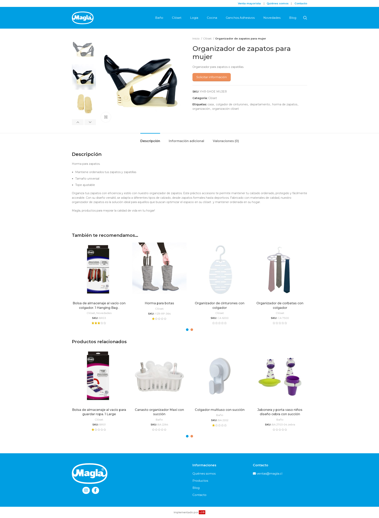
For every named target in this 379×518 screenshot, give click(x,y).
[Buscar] (305, 18)
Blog (196, 488)
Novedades (104, 313)
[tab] (150, 139)
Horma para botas (159, 303)
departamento (260, 104)
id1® (202, 512)
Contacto (301, 3)
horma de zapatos (284, 104)
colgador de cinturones (232, 104)
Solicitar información (211, 77)
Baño (159, 419)
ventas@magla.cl (269, 473)
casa (211, 104)
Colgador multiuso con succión (220, 410)
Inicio (196, 38)
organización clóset (225, 109)
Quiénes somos (204, 473)
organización (201, 109)
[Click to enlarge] (106, 117)
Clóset (207, 38)
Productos (200, 480)
